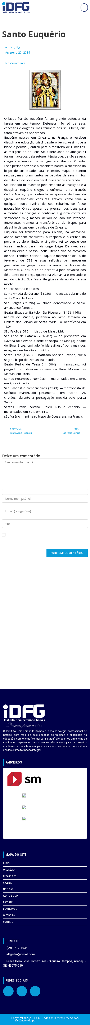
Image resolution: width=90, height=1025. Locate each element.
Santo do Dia (10, 895)
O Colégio (9, 869)
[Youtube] (22, 991)
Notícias (8, 889)
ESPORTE (8, 902)
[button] (84, 7)
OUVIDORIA (9, 915)
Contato (8, 921)
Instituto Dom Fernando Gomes (56, 1020)
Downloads (10, 908)
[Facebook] (8, 991)
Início (6, 863)
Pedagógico (10, 876)
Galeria (7, 882)
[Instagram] (35, 991)
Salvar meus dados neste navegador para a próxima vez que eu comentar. (43, 542)
